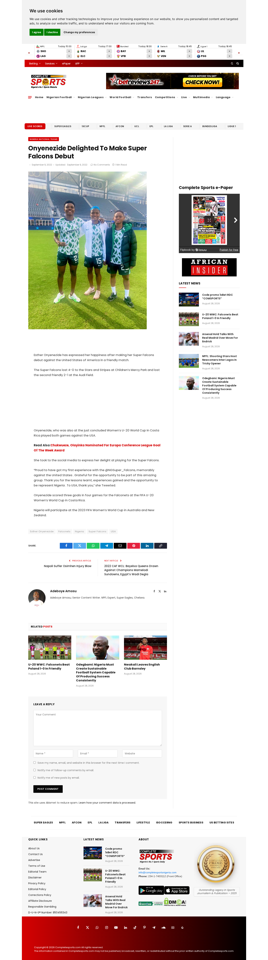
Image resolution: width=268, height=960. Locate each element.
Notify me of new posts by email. (58, 778)
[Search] (237, 63)
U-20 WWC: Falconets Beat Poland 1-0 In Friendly (49, 667)
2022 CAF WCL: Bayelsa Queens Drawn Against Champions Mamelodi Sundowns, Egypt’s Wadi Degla (131, 570)
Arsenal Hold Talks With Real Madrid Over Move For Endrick (220, 337)
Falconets (64, 531)
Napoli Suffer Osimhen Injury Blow (67, 566)
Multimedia (201, 97)
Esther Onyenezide (42, 531)
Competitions (165, 97)
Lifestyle (143, 822)
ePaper (66, 63)
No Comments (102, 164)
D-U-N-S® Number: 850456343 (47, 912)
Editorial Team (37, 872)
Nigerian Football (59, 97)
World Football (120, 97)
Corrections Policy (39, 895)
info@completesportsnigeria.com (157, 872)
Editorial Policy (37, 889)
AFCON (120, 126)
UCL (136, 126)
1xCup (85, 126)
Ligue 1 (232, 126)
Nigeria (79, 531)
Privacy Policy (36, 883)
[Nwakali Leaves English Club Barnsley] (145, 648)
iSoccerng (164, 822)
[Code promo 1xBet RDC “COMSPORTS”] (189, 299)
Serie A (187, 126)
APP (77, 63)
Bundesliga (209, 126)
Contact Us (35, 854)
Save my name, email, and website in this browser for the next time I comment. (88, 763)
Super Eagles (62, 126)
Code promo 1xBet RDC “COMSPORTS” (217, 296)
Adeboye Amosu (63, 591)
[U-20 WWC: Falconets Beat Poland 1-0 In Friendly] (49, 648)
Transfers (144, 97)
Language (223, 97)
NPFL (102, 126)
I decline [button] (52, 32)
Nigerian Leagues (91, 97)
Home (39, 97)
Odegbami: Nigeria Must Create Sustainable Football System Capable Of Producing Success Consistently (95, 672)
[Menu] (30, 97)
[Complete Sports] (48, 81)
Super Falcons (97, 531)
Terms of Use (36, 866)
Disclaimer (35, 877)
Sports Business (191, 822)
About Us (34, 848)
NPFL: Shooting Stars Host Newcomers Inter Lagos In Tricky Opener (219, 359)
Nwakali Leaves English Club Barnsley (142, 667)
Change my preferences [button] (79, 32)
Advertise (34, 860)
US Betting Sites (221, 822)
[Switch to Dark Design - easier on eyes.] (232, 63)
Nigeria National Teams (43, 139)
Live (184, 97)
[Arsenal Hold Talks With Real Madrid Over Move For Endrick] (189, 339)
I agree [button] (36, 32)
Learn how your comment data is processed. (107, 802)
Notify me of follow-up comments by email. (66, 770)
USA (113, 531)
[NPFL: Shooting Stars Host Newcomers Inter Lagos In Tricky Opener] (189, 361)
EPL (151, 126)
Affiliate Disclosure (40, 901)
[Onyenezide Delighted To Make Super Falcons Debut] (87, 328)
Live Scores (35, 126)
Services (49, 63)
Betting (33, 63)
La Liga (168, 126)
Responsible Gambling (42, 906)
